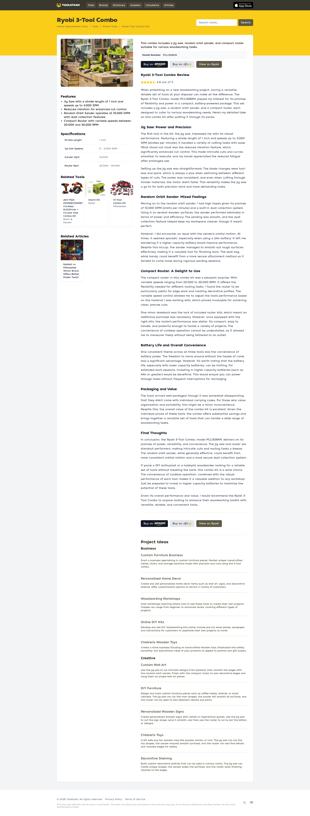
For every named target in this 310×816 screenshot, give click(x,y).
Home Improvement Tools (72, 26)
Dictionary (119, 5)
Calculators (152, 5)
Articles (168, 5)
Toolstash (72, 799)
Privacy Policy (113, 799)
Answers (135, 5)
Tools (91, 5)
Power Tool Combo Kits (136, 26)
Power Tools (110, 26)
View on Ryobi (209, 64)
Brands (103, 5)
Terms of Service (135, 799)
